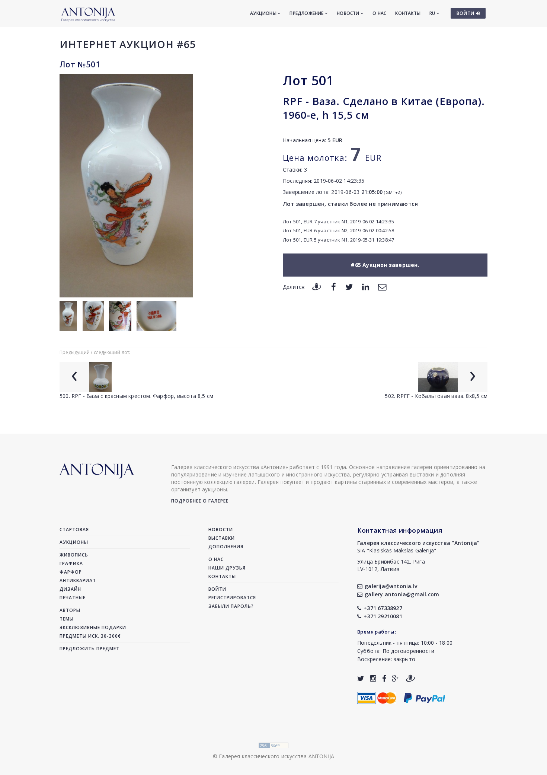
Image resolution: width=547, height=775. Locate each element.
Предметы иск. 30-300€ (90, 636)
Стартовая (74, 529)
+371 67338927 (383, 608)
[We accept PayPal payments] (424, 697)
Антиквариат (78, 580)
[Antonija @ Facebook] (384, 678)
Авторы (70, 610)
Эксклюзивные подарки (93, 627)
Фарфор (71, 572)
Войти (217, 589)
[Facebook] (333, 286)
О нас (379, 13)
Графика (71, 563)
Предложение (307, 13)
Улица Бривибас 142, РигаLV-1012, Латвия (391, 565)
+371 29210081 (383, 616)
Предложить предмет (89, 648)
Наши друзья (227, 568)
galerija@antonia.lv (391, 586)
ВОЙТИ (466, 13)
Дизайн (70, 589)
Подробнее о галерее (199, 501)
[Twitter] (349, 286)
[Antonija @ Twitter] (360, 678)
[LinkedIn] (365, 286)
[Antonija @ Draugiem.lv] (410, 678)
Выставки (221, 538)
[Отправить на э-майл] (382, 286)
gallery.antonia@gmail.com (402, 594)
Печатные (73, 597)
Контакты (407, 13)
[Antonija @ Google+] (395, 678)
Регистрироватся (232, 597)
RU (432, 13)
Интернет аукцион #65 (128, 44)
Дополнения (225, 546)
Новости (349, 13)
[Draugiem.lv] (316, 286)
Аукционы (264, 13)
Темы (67, 619)
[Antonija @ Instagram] (373, 678)
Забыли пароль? (231, 606)
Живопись (74, 555)
